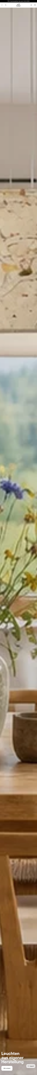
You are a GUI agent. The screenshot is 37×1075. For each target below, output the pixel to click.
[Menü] (2, 5)
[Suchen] (6, 5)
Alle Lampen (6, 1068)
